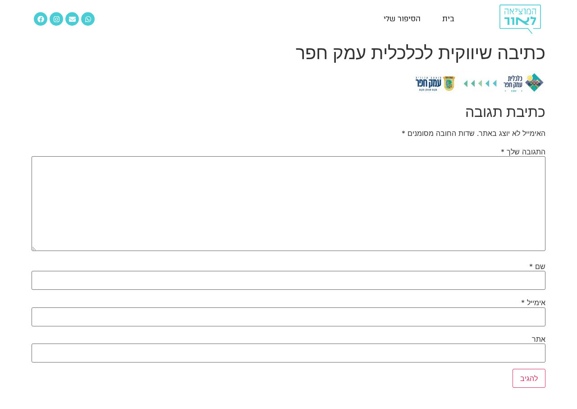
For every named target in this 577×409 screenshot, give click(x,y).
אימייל (533, 302)
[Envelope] (72, 19)
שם (537, 266)
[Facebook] (40, 19)
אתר (538, 339)
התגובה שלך (523, 151)
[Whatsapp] (88, 19)
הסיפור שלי (402, 18)
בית (448, 18)
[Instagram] (56, 19)
